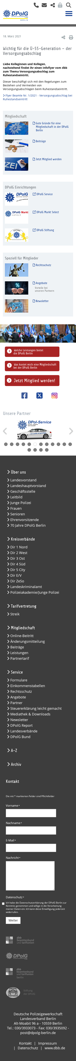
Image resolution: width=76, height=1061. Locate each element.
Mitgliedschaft (23, 628)
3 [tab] (17, 444)
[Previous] (5, 431)
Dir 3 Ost (17, 558)
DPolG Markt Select (47, 212)
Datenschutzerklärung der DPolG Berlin (40, 902)
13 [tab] (29, 450)
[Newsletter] (16, 305)
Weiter (13, 920)
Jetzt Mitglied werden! (34, 380)
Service (17, 672)
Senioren (17, 514)
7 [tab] (41, 444)
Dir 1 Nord (18, 547)
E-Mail (11, 840)
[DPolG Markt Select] (16, 216)
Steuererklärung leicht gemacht (36, 708)
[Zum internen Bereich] (59, 6)
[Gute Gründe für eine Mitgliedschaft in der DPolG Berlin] (16, 128)
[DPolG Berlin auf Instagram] (53, 396)
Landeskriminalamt (26, 587)
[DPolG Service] (16, 199)
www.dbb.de (55, 1048)
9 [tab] (52, 444)
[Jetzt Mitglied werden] (16, 164)
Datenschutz (15, 897)
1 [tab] (6, 444)
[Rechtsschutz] (16, 269)
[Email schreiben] (43, 6)
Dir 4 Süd (17, 564)
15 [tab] (41, 450)
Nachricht (13, 858)
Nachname (14, 823)
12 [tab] (70, 444)
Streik (14, 614)
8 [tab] (47, 444)
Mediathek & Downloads (30, 714)
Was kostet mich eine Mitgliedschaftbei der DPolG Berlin (34, 366)
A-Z (14, 750)
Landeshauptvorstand (28, 486)
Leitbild (16, 497)
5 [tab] (29, 444)
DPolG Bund (20, 737)
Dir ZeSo (17, 581)
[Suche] (67, 6)
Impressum (47, 1043)
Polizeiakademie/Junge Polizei (34, 592)
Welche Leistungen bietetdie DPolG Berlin (28, 352)
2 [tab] (11, 444)
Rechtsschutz (43, 265)
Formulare (18, 680)
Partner (16, 703)
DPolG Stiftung (45, 230)
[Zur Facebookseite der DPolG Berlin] (23, 395)
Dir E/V (16, 575)
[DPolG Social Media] (51, 6)
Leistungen (19, 653)
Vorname (13, 805)
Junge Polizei (20, 503)
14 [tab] (35, 450)
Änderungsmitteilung (27, 641)
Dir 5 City (17, 570)
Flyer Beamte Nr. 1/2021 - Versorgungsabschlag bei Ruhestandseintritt (37, 97)
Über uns (18, 472)
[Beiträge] (16, 146)
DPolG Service (44, 194)
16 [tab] (47, 450)
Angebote (41, 283)
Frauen (16, 508)
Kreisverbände (23, 539)
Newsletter (42, 301)
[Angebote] (16, 287)
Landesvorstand (23, 480)
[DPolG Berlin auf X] (38, 395)
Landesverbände (23, 731)
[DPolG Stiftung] (16, 234)
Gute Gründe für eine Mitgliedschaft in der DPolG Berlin (52, 127)
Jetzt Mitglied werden (48, 159)
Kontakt (25, 1043)
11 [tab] (64, 444)
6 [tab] (35, 444)
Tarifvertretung (23, 606)
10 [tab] (58, 444)
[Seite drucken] (70, 37)
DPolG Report (21, 725)
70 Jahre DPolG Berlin (28, 525)
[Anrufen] (35, 6)
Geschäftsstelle (22, 491)
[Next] (70, 431)
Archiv (16, 764)
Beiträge (40, 141)
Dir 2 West (18, 553)
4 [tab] (23, 444)
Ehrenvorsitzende (24, 520)
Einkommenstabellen (27, 686)
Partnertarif (19, 658)
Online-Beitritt (22, 636)
